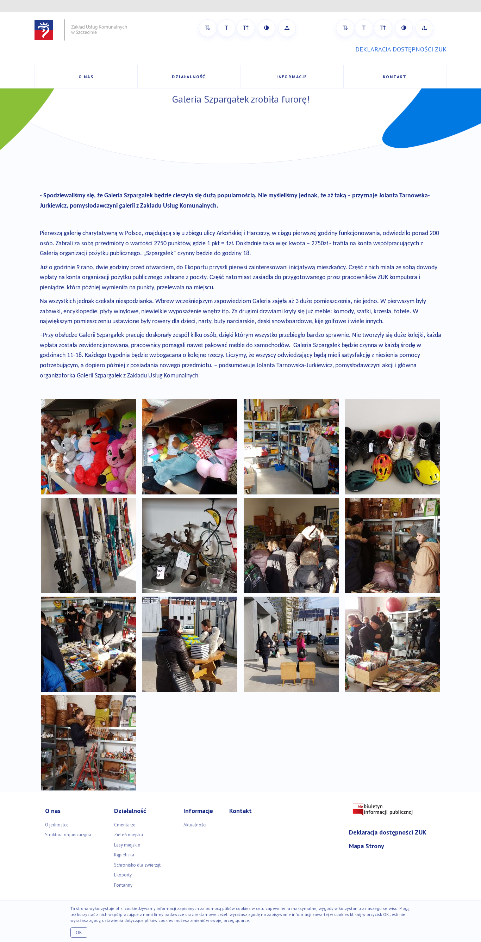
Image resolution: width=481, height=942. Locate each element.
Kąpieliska (124, 855)
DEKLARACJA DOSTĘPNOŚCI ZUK (400, 49)
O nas (86, 76)
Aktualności (194, 825)
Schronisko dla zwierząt (137, 865)
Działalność (189, 76)
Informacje (291, 76)
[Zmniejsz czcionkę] (208, 28)
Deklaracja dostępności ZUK (387, 832)
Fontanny (123, 885)
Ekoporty (123, 875)
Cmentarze (125, 825)
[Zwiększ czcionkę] (246, 28)
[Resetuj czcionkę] (227, 28)
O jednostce (57, 825)
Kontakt (395, 76)
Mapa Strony (366, 846)
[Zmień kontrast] (266, 28)
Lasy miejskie (127, 845)
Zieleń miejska (128, 835)
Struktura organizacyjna (68, 835)
